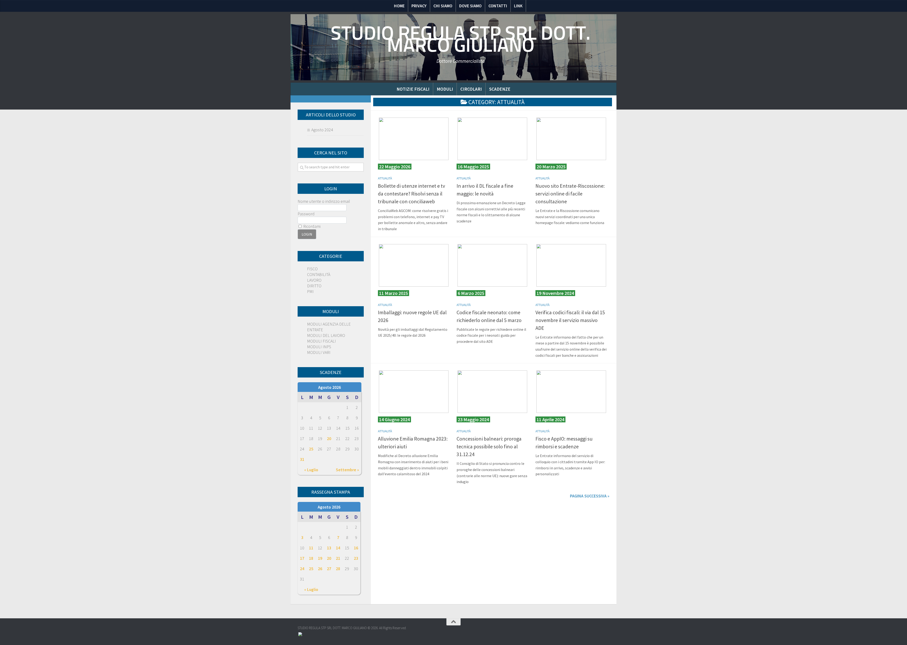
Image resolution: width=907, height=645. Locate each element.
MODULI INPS (319, 346)
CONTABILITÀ (318, 274)
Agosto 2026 (329, 387)
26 (320, 568)
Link (518, 5)
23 (356, 558)
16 (356, 548)
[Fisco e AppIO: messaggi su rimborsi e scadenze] (571, 391)
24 (302, 568)
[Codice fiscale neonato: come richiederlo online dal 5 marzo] (492, 265)
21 (338, 558)
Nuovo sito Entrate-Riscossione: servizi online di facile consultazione (570, 193)
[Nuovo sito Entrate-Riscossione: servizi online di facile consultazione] (571, 139)
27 (329, 568)
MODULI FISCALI (321, 341)
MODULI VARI (318, 352)
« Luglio (311, 469)
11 (311, 548)
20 (329, 438)
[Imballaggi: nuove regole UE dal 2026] (413, 265)
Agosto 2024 (322, 129)
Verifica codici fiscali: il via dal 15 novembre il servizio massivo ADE (570, 320)
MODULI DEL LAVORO (326, 335)
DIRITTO (314, 286)
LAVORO (314, 280)
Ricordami (311, 226)
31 (302, 459)
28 (338, 568)
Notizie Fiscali (413, 89)
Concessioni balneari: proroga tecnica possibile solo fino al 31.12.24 (489, 446)
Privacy (419, 5)
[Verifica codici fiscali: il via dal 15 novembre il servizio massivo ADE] (571, 265)
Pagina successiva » (589, 496)
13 (329, 548)
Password (306, 213)
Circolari (471, 89)
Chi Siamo (442, 5)
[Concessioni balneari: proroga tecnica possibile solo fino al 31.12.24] (492, 391)
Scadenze (499, 89)
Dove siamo (470, 5)
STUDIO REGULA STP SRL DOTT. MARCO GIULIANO (460, 39)
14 (338, 548)
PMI (310, 291)
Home (399, 5)
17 (302, 558)
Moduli (445, 89)
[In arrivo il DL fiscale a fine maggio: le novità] (492, 139)
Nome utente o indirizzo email (324, 201)
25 (311, 449)
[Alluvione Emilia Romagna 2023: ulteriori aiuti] (413, 391)
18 (311, 558)
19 (320, 558)
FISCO (312, 269)
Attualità (385, 178)
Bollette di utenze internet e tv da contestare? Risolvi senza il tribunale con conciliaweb (411, 193)
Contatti (497, 5)
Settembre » (347, 469)
